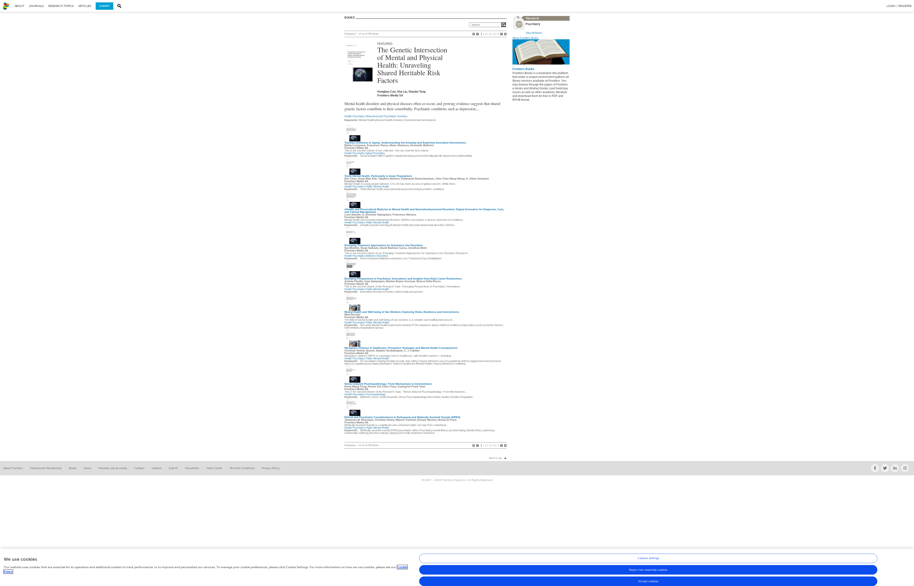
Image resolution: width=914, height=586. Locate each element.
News (87, 468)
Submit (104, 6)
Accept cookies (648, 581)
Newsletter (192, 468)
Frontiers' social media (112, 468)
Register (905, 6)
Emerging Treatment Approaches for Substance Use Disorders (383, 245)
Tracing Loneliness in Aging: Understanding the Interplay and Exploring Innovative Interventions (405, 142)
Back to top (495, 458)
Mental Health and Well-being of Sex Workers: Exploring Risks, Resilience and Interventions (401, 312)
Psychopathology (376, 394)
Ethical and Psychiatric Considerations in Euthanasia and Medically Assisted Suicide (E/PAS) (402, 417)
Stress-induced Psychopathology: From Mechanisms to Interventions (388, 383)
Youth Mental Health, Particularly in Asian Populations (378, 176)
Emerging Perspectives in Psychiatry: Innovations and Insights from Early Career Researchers (403, 278)
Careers (157, 468)
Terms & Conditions (242, 468)
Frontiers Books (523, 69)
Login (891, 6)
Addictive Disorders (376, 255)
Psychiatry (359, 116)
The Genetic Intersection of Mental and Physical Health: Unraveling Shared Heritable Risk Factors (412, 65)
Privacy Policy (271, 468)
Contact (139, 468)
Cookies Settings (648, 558)
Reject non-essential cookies (648, 569)
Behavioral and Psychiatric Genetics (386, 116)
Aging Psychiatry (375, 153)
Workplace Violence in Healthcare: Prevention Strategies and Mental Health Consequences (400, 347)
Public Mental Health (377, 186)
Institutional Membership (46, 468)
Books (73, 468)
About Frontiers (13, 468)
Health (348, 116)
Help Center (214, 468)
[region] (457, 567)
